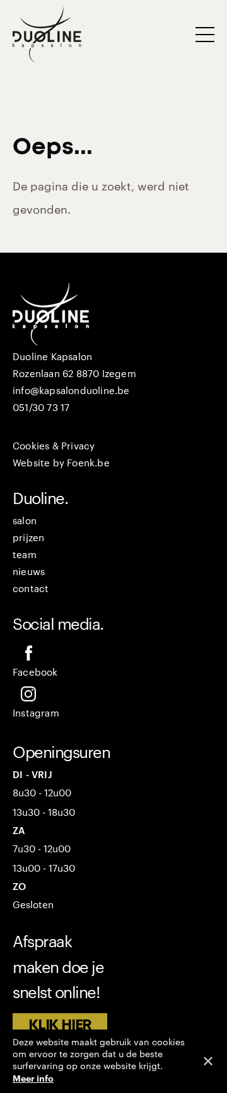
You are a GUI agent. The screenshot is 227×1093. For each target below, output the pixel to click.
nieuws (29, 572)
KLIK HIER (59, 1025)
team (25, 555)
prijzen (28, 538)
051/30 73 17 (41, 408)
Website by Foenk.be (61, 463)
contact (31, 589)
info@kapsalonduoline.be (71, 391)
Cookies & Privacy (54, 446)
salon (25, 521)
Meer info (33, 1078)
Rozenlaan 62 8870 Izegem (74, 374)
